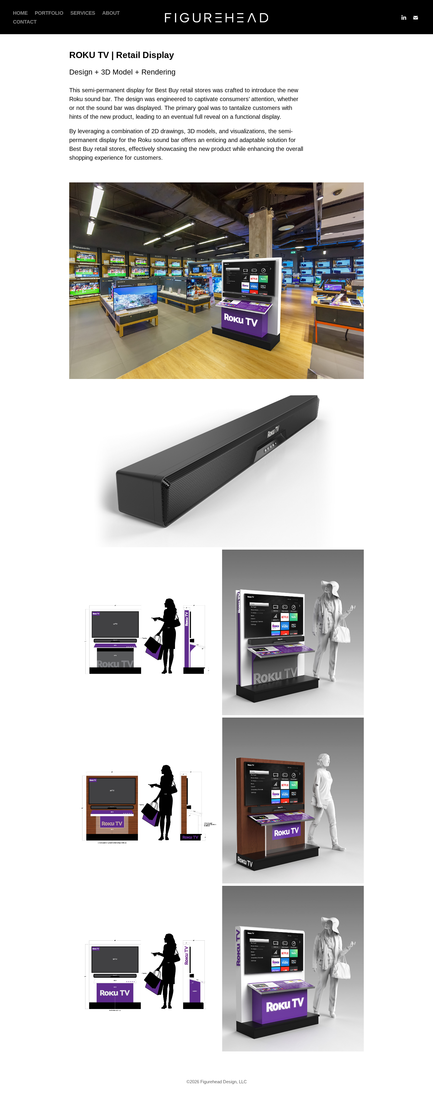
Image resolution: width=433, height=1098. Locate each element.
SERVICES (82, 13)
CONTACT (25, 22)
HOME (20, 13)
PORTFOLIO (49, 13)
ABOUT (111, 13)
